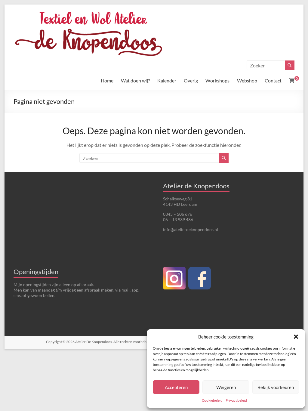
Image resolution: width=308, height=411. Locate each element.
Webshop (247, 80)
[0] (291, 81)
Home (107, 80)
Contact (273, 80)
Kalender (166, 80)
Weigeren (226, 387)
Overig (191, 80)
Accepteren (176, 387)
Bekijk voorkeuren (275, 387)
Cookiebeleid (212, 400)
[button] (296, 337)
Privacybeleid (236, 400)
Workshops (217, 80)
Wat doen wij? (135, 80)
